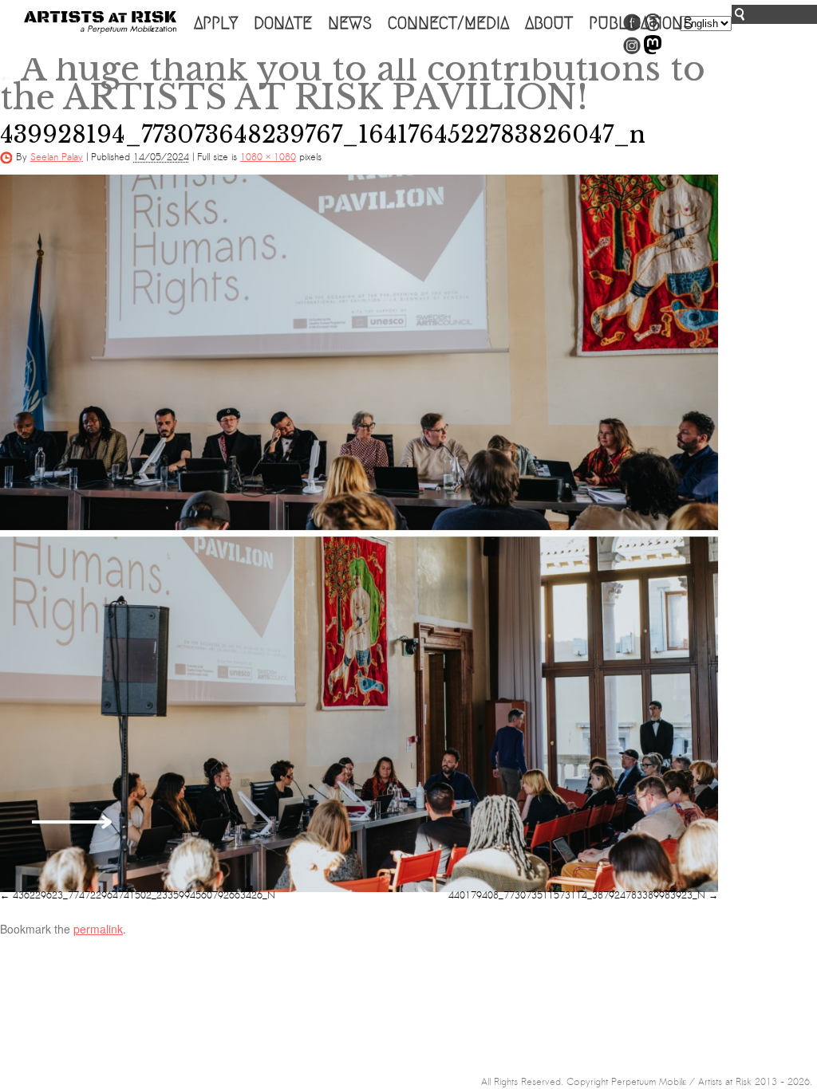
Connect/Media (448, 23)
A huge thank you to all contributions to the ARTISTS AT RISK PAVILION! (352, 83)
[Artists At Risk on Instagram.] (632, 51)
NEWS (350, 23)
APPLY (216, 23)
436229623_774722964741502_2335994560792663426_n (144, 895)
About (549, 23)
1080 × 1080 (268, 157)
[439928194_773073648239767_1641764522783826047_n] (359, 533)
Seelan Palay (56, 157)
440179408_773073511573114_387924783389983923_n (576, 895)
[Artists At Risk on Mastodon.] (652, 51)
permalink (98, 929)
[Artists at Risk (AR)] (100, 22)
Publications (641, 23)
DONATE (283, 23)
